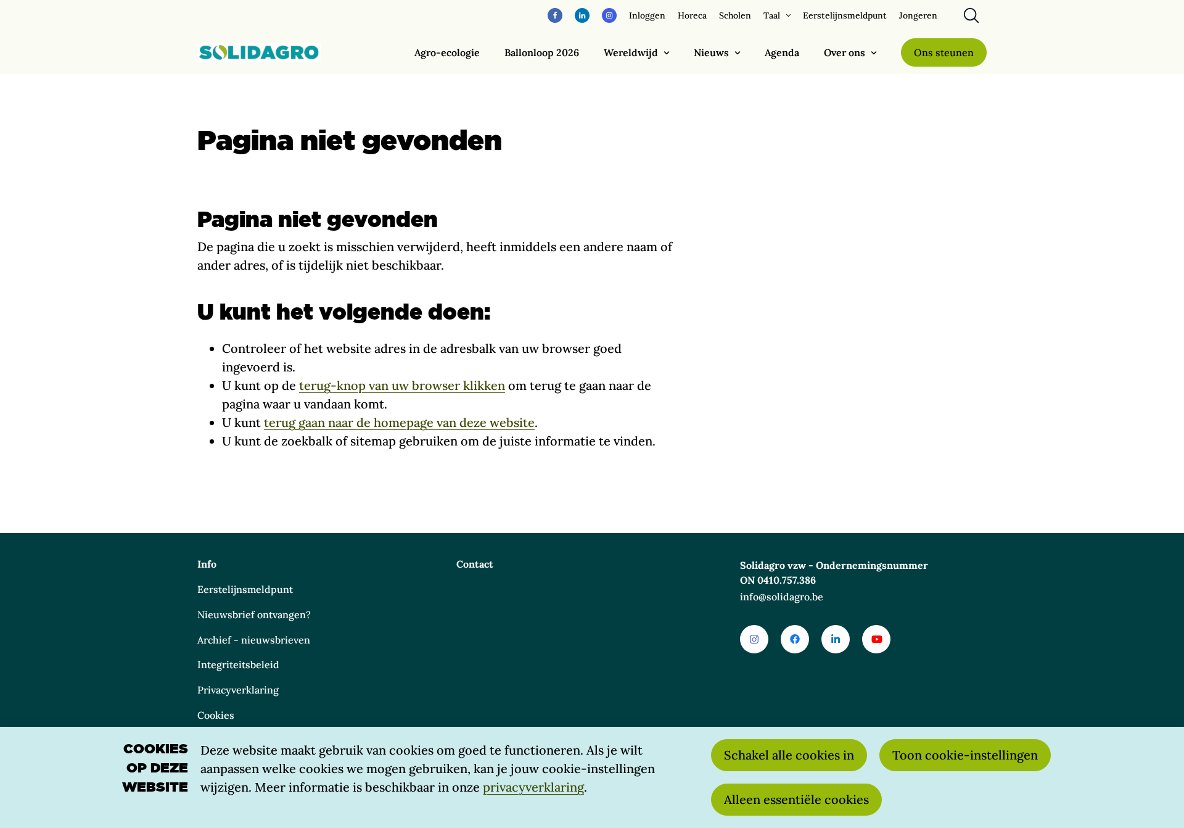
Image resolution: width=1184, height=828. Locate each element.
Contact (474, 564)
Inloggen (647, 15)
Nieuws (711, 52)
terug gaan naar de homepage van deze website (399, 422)
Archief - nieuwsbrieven (253, 640)
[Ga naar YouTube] (876, 639)
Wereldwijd (631, 52)
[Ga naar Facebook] (795, 639)
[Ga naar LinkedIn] (835, 639)
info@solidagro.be (781, 596)
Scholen (735, 15)
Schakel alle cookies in (789, 755)
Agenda (782, 52)
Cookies (215, 715)
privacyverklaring (533, 787)
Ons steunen (944, 52)
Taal (771, 15)
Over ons (844, 52)
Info (206, 564)
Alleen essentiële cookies (796, 799)
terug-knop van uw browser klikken (402, 385)
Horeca (692, 15)
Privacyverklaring (238, 690)
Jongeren (918, 15)
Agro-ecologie (447, 52)
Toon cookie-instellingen (965, 755)
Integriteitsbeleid (238, 664)
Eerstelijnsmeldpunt (845, 15)
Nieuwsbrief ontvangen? (254, 614)
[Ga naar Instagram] (754, 639)
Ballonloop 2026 (541, 52)
